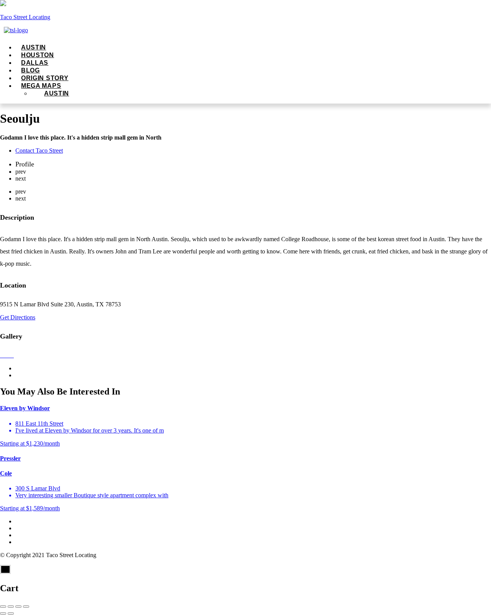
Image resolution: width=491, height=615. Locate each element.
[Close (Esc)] (3, 606)
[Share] (11, 606)
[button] (180, 86)
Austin (56, 93)
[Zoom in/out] (26, 606)
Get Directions (17, 317)
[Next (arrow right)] (11, 613)
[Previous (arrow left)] (3, 613)
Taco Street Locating (25, 17)
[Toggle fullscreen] (18, 606)
